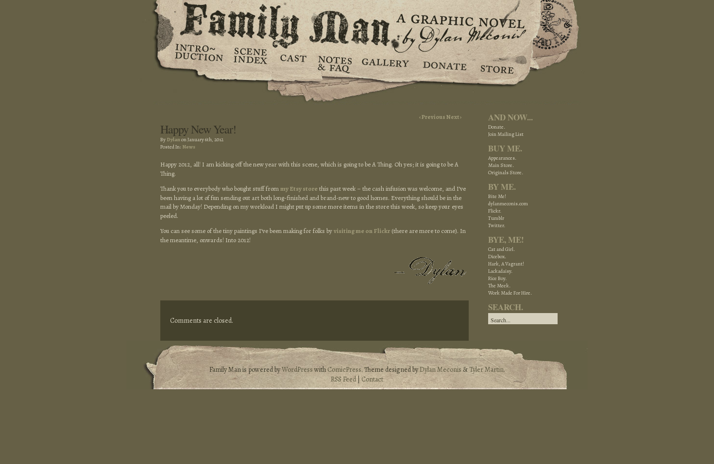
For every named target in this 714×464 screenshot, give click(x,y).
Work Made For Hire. (510, 293)
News (188, 146)
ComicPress (344, 369)
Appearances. (502, 158)
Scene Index (251, 63)
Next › (453, 117)
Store (497, 63)
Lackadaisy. (500, 271)
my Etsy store (299, 188)
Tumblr (496, 218)
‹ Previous (432, 117)
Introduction (199, 56)
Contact (372, 379)
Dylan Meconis (440, 369)
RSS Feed (343, 379)
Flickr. (494, 211)
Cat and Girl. (501, 249)
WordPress (297, 369)
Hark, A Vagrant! (506, 263)
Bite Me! (497, 196)
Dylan (173, 139)
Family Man (357, 23)
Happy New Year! (198, 129)
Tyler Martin (486, 369)
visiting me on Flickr (362, 231)
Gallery (385, 63)
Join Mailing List (506, 134)
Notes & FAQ (334, 63)
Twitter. (496, 225)
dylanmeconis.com (508, 203)
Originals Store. (505, 172)
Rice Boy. (497, 278)
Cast (292, 63)
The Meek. (499, 285)
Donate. (496, 127)
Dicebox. (497, 256)
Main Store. (501, 165)
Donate (443, 63)
